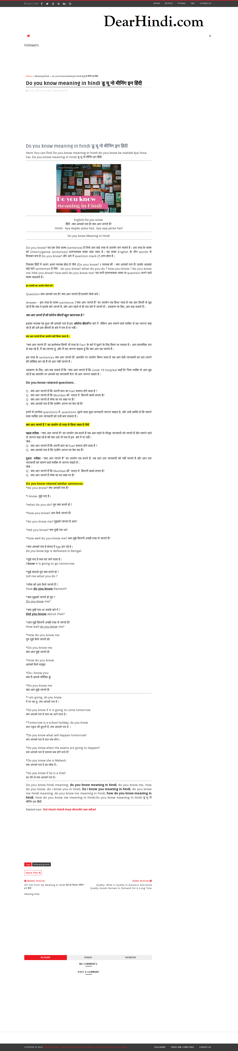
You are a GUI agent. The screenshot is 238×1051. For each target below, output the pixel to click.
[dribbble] (53, 3)
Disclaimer (160, 1047)
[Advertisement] (89, 121)
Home (156, 3)
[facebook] (41, 3)
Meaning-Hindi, (60, 90)
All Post (169, 3)
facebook (130, 957)
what (92, 809)
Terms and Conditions (182, 1047)
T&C (193, 3)
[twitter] (47, 3)
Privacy (182, 3)
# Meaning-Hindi (42, 864)
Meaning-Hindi (42, 76)
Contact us (205, 3)
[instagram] (70, 3)
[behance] (64, 3)
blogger (45, 957)
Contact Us (205, 1047)
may (68, 809)
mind (60, 809)
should (77, 809)
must (52, 809)
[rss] (58, 3)
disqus (88, 957)
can (85, 809)
